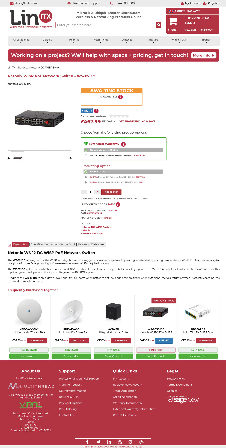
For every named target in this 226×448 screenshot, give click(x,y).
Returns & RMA (69, 396)
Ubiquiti (47, 39)
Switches (127, 39)
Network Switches (92, 233)
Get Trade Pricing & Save (137, 121)
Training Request (70, 384)
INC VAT (192, 11)
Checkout (207, 30)
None (98, 171)
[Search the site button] (158, 25)
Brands (206, 39)
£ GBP (178, 11)
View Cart (190, 30)
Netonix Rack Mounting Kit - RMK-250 (117, 182)
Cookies (172, 390)
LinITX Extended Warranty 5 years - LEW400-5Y (117, 155)
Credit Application (125, 396)
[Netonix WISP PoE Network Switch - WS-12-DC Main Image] (17, 162)
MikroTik (74, 39)
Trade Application (124, 390)
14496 (111, 204)
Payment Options (70, 403)
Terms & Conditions (179, 384)
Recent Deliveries (124, 415)
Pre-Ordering (68, 409)
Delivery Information (72, 390)
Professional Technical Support (79, 378)
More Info (164, 340)
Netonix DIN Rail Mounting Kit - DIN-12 (117, 177)
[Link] (87, 442)
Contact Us (66, 415)
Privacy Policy (176, 378)
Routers (153, 39)
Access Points (100, 39)
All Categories (21, 39)
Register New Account (127, 384)
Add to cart (36, 340)
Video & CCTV (180, 39)
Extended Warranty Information (134, 409)
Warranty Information (127, 403)
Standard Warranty (104, 150)
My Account (121, 378)
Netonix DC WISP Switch (96, 227)
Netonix (85, 230)
